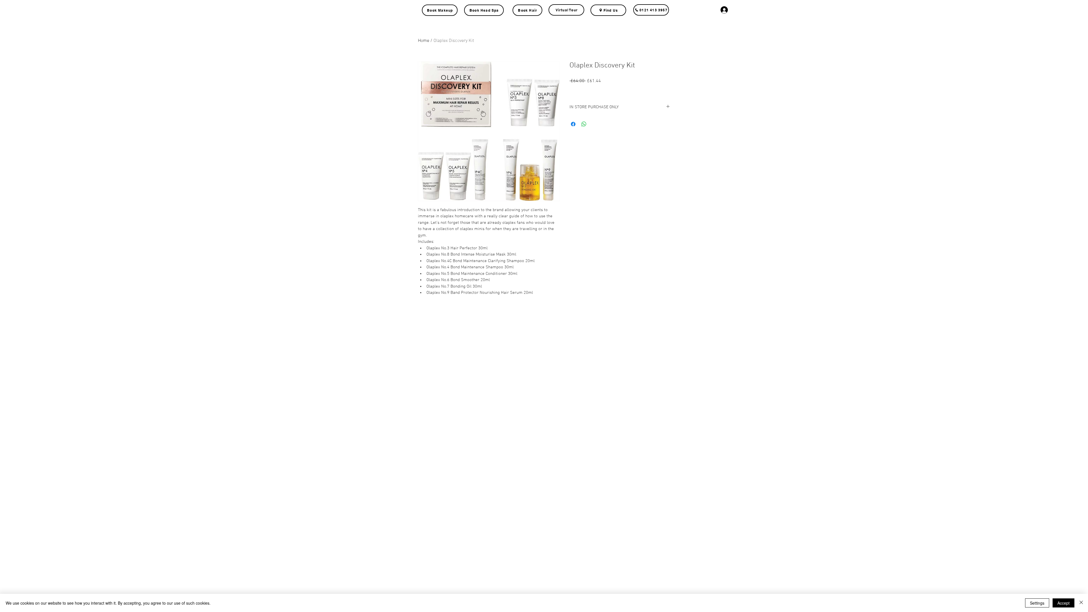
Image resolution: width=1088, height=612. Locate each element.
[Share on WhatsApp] (584, 124)
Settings (1037, 603)
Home (423, 41)
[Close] (1081, 602)
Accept (1063, 603)
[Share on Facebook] (573, 124)
